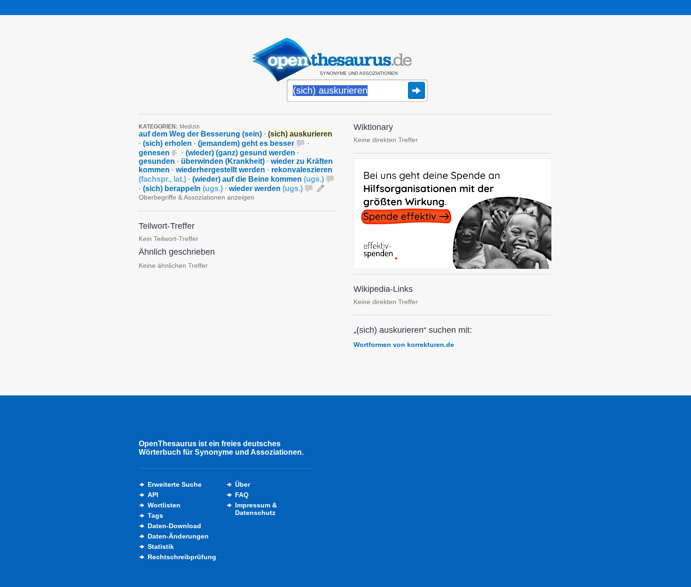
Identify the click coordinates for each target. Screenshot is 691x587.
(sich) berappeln (183, 189)
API (153, 495)
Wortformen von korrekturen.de (403, 344)
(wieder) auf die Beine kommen (258, 179)
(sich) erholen (167, 143)
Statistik (161, 546)
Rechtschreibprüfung (182, 557)
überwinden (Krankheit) (223, 161)
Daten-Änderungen (178, 536)
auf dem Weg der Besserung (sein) (200, 134)
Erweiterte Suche (175, 484)
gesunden (157, 161)
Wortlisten (164, 505)
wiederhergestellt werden (220, 170)
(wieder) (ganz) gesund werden (240, 153)
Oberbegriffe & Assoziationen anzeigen (196, 197)
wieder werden (266, 189)
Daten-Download (174, 526)
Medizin (190, 126)
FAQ (242, 495)
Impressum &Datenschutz (256, 508)
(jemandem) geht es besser (246, 143)
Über (242, 484)
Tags (155, 515)
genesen (154, 153)
